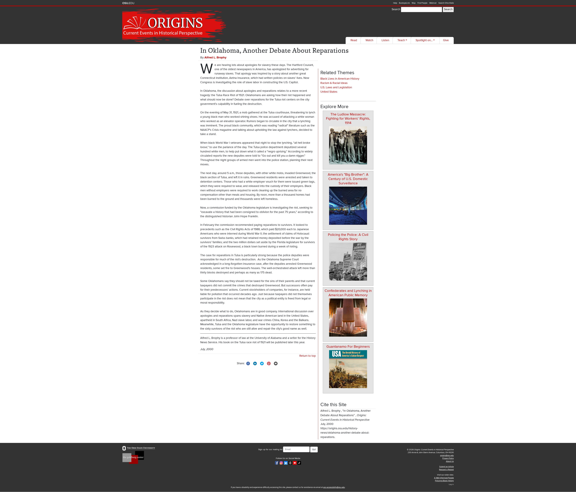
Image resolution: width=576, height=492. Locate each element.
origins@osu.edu (447, 455)
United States (328, 92)
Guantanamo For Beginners (348, 346)
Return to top (307, 356)
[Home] (174, 25)
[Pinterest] (268, 363)
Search (396, 9)
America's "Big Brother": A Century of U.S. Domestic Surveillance (348, 178)
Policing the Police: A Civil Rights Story (348, 237)
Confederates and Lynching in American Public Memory (348, 293)
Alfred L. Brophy (215, 57)
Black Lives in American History (339, 78)
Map (414, 3)
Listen (385, 40)
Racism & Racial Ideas (334, 83)
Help (395, 3)
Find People (422, 3)
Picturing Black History (444, 481)
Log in (451, 484)
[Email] (275, 363)
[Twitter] (261, 363)
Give (446, 40)
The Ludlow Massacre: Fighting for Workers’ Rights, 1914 (348, 118)
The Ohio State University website (128, 3)
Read (354, 40)
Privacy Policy (448, 458)
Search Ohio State (446, 3)
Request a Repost (446, 469)
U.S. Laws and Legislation (336, 87)
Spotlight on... (424, 40)
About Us (450, 461)
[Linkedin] (255, 363)
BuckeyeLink (404, 3)
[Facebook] (248, 363)
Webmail (432, 3)
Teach (401, 40)
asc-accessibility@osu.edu (334, 487)
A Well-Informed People (444, 478)
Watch (369, 40)
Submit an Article (446, 466)
